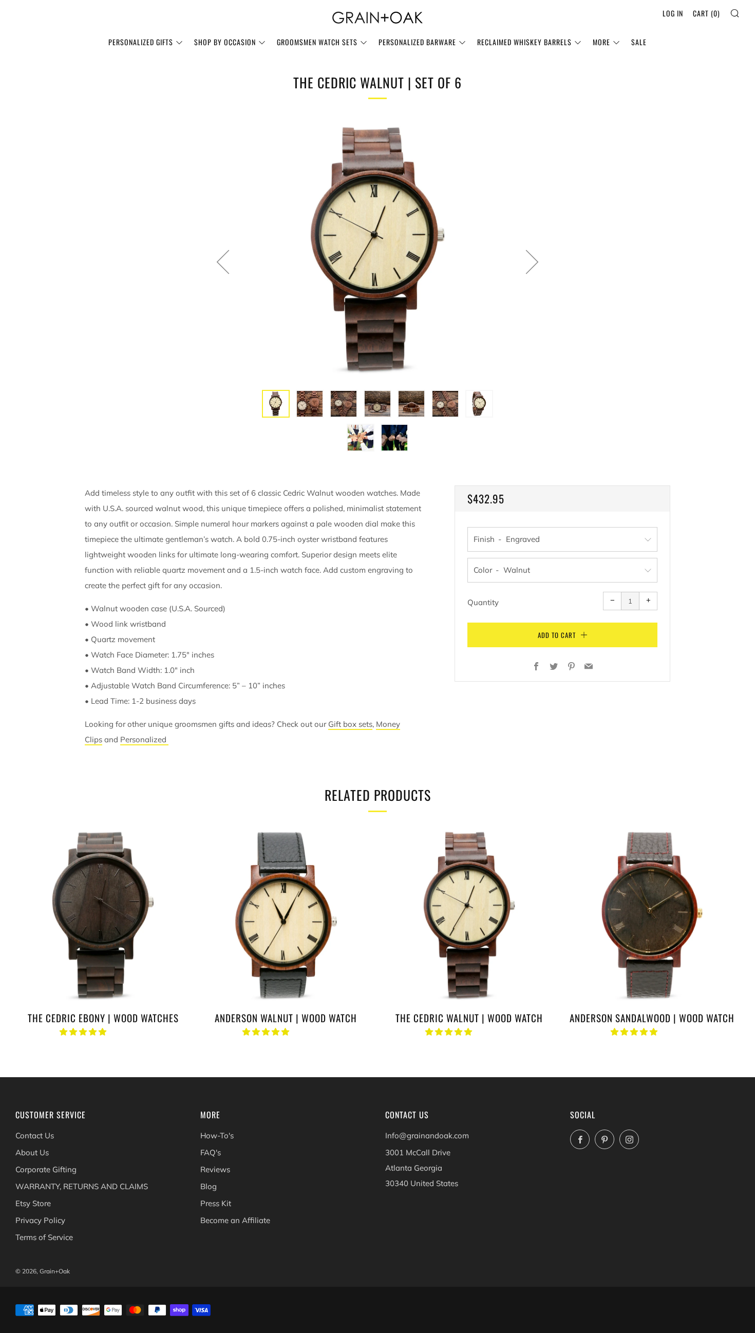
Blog (208, 1186)
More (601, 41)
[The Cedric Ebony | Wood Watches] (103, 915)
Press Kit (215, 1203)
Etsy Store (33, 1203)
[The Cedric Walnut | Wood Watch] (469, 915)
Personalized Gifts (140, 41)
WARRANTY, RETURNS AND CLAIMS (81, 1186)
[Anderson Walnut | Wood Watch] (285, 915)
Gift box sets (350, 724)
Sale (639, 41)
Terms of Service (44, 1237)
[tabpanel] (377, 249)
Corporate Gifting (46, 1169)
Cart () (706, 13)
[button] (84, 1032)
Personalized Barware (417, 41)
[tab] (276, 404)
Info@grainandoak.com (427, 1135)
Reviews (215, 1169)
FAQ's (210, 1152)
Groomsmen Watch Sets (317, 41)
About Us (32, 1152)
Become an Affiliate (235, 1220)
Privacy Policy (40, 1220)
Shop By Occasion (225, 41)
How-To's (217, 1135)
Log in (673, 13)
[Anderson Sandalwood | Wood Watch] (652, 915)
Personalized (143, 739)
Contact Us (34, 1135)
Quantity (483, 602)
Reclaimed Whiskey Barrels (524, 41)
